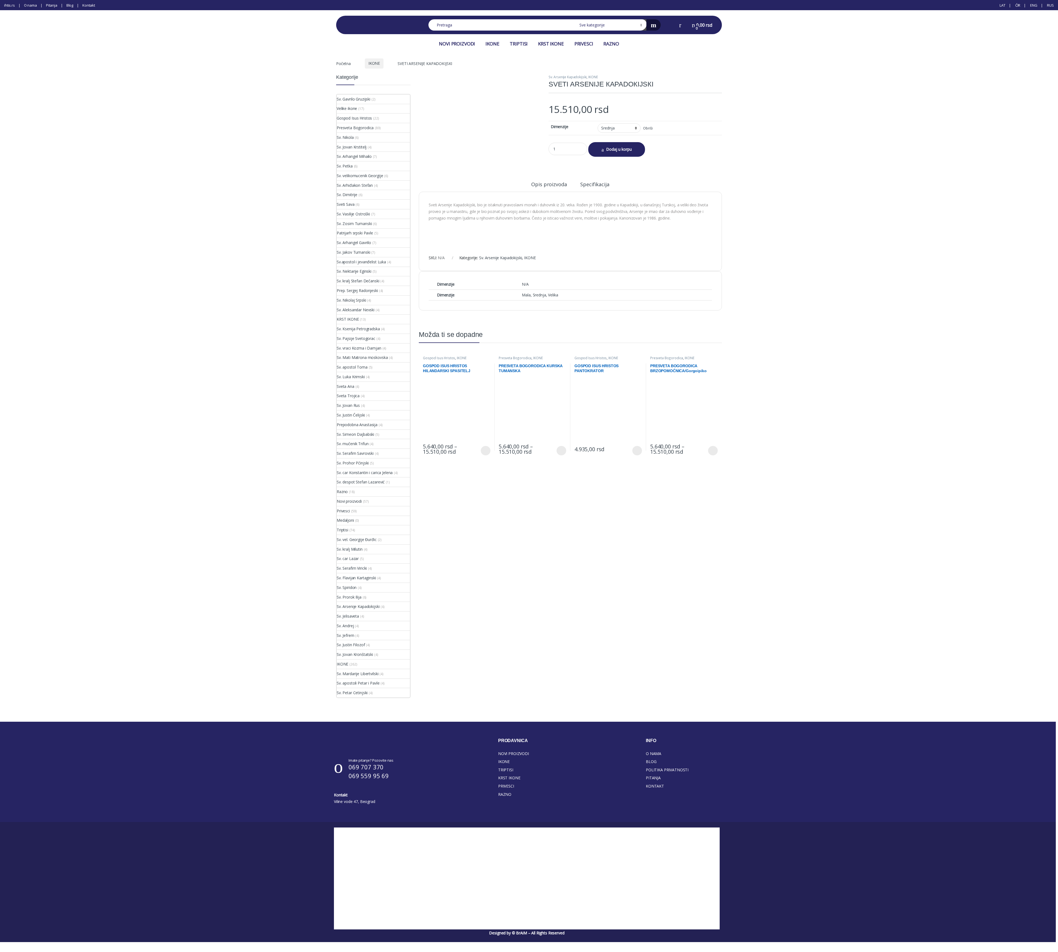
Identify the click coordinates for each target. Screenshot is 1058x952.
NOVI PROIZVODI (457, 43)
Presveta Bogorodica (515, 358)
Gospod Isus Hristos (439, 358)
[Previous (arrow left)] (9, 471)
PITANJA (653, 777)
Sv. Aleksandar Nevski (355, 309)
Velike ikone (347, 108)
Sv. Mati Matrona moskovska (362, 357)
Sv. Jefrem (345, 635)
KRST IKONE (551, 43)
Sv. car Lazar (348, 558)
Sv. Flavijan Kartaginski (356, 577)
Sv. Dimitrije (347, 194)
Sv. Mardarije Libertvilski (357, 673)
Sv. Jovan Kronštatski (355, 654)
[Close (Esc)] (1052, 6)
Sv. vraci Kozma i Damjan (359, 348)
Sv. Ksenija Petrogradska (358, 328)
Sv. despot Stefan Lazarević (361, 482)
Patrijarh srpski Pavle (355, 233)
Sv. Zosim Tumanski (354, 223)
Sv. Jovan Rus (348, 405)
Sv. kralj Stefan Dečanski (358, 280)
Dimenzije (559, 126)
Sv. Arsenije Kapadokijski (568, 77)
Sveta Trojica (348, 395)
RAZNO (611, 43)
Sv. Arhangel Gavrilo (354, 242)
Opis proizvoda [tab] (549, 185)
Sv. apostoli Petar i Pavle (358, 683)
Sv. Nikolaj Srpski (351, 300)
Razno (342, 491)
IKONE (492, 43)
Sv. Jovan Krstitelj (351, 147)
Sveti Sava (346, 204)
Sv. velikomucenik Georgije (360, 175)
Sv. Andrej (345, 625)
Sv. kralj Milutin (350, 549)
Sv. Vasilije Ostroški (353, 214)
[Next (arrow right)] (1048, 471)
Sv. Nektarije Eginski (354, 271)
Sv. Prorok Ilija (349, 597)
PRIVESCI (583, 43)
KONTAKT (655, 786)
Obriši (647, 128)
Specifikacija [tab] (594, 185)
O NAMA (653, 753)
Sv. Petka (345, 166)
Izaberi (484, 450)
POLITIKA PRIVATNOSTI (667, 769)
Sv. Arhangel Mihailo (354, 156)
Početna (343, 63)
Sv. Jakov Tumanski (353, 252)
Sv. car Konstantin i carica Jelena (365, 472)
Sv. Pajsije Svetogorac (356, 338)
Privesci (343, 510)
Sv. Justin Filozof (351, 644)
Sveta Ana (345, 386)
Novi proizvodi (349, 501)
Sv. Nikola (345, 137)
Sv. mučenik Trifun (352, 443)
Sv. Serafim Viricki (352, 568)
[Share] (1040, 6)
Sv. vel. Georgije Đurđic (357, 539)
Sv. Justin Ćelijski (351, 415)
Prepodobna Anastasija (357, 424)
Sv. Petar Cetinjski (352, 692)
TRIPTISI (519, 43)
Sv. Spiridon (347, 587)
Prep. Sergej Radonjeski (357, 290)
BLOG (651, 761)
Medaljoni (345, 520)
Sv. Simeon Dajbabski (355, 434)
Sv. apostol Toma (352, 367)
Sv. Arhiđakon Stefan (355, 185)
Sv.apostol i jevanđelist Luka (361, 261)
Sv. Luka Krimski (351, 376)
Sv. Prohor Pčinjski (353, 463)
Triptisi (342, 529)
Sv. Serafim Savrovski (355, 453)
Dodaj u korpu (619, 149)
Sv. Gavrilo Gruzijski (353, 99)
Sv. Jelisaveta (348, 616)
